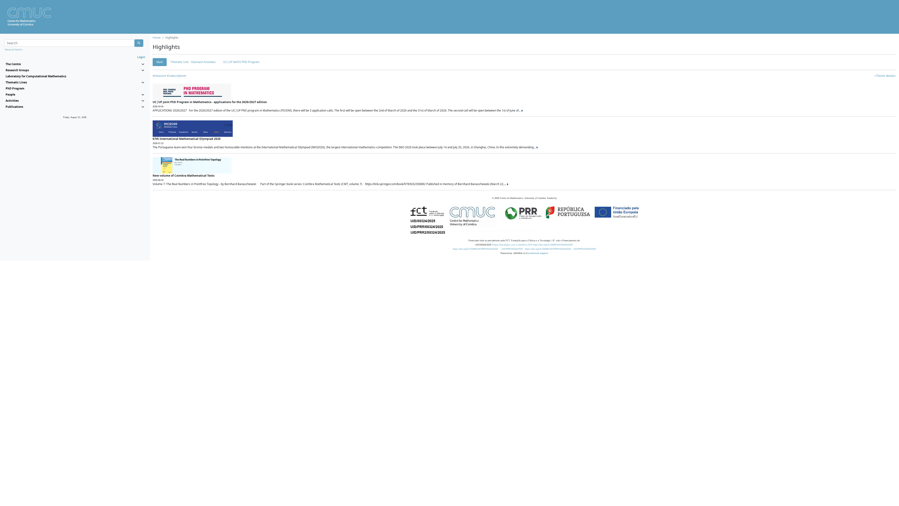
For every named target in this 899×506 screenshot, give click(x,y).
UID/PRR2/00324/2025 (584, 249)
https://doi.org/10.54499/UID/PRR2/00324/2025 (548, 249)
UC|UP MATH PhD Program (241, 62)
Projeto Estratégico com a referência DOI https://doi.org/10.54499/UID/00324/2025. (532, 245)
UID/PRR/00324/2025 (512, 249)
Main (159, 62)
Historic (159, 76)
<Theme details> (885, 76)
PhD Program (15, 88)
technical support (538, 253)
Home (157, 38)
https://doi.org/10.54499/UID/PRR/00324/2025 (475, 249)
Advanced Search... (14, 49)
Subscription (176, 76)
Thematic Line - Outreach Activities (193, 62)
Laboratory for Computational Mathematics (36, 76)
